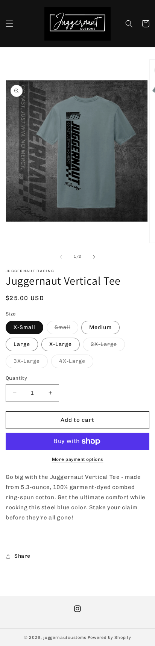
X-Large (60, 344)
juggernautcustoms (65, 637)
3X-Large (31, 363)
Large (22, 344)
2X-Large (108, 346)
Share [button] (22, 556)
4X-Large (76, 363)
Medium (100, 327)
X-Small (24, 327)
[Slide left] (61, 257)
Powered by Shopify (109, 637)
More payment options (77, 459)
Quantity (16, 378)
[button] (9, 23)
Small (66, 329)
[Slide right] (94, 257)
